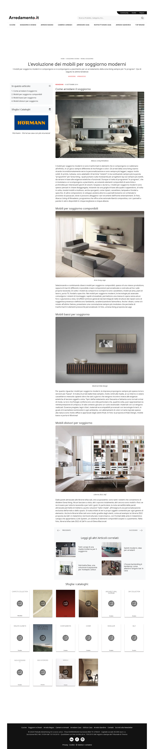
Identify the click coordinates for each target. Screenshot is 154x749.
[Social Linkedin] (72, 739)
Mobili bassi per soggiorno (24, 97)
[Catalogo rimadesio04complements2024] (65, 638)
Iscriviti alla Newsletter (124, 727)
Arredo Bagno (47, 25)
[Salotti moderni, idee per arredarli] (111, 549)
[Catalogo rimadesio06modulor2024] (111, 638)
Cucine (12, 25)
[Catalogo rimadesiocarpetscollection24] (20, 603)
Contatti (111, 727)
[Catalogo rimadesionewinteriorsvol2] (20, 672)
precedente (66, 530)
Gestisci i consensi (85, 745)
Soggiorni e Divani (28, 25)
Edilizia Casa (87, 727)
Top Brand (140, 25)
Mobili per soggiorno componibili (27, 94)
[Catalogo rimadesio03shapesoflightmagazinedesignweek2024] (65, 603)
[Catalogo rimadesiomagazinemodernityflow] (43, 603)
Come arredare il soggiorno (25, 91)
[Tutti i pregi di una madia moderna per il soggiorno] (66, 549)
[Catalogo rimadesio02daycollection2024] (134, 603)
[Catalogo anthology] (88, 672)
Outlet (134, 13)
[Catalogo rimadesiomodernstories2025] (43, 638)
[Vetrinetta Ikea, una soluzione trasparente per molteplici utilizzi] (66, 568)
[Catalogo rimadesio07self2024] (134, 638)
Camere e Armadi (65, 25)
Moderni (72, 76)
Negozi (141, 13)
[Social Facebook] (77, 739)
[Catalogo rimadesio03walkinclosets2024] (20, 638)
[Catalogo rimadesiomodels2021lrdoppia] (65, 672)
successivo (133, 530)
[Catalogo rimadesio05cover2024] (88, 638)
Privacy (65, 745)
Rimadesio (82, 76)
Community (124, 13)
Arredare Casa (83, 25)
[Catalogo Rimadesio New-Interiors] (43, 672)
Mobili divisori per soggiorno (25, 101)
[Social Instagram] (83, 739)
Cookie (72, 745)
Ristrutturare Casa (102, 25)
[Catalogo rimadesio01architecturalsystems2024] (111, 603)
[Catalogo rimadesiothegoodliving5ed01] (88, 603)
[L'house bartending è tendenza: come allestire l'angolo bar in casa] (111, 568)
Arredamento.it (43, 17)
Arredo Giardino (123, 25)
